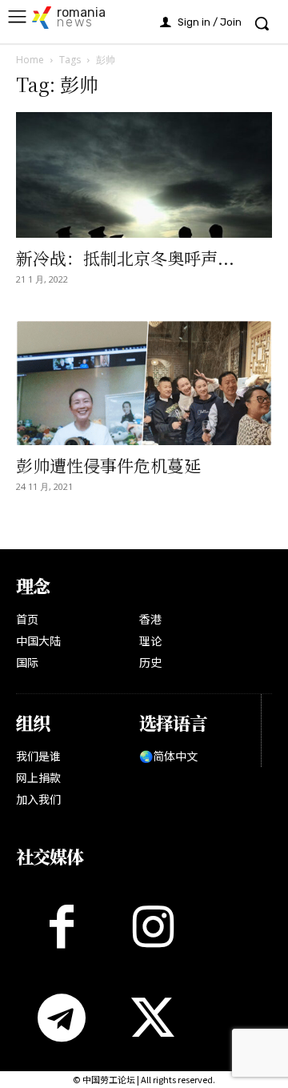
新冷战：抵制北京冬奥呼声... (125, 258)
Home (30, 59)
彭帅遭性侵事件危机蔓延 (108, 465)
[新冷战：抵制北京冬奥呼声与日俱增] (144, 175)
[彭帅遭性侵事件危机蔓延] (144, 383)
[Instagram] (152, 926)
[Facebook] (61, 926)
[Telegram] (61, 1017)
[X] (152, 1017)
